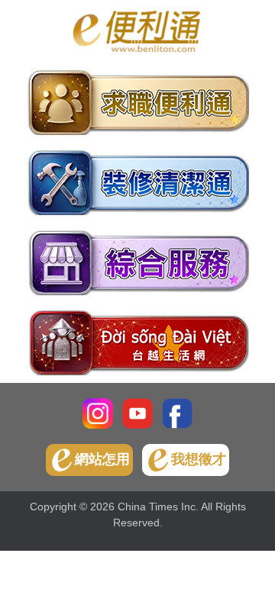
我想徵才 (198, 459)
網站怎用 (102, 459)
